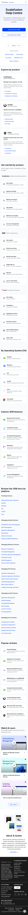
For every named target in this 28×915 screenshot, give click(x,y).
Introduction (8, 148)
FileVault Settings (6, 600)
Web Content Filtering (7, 584)
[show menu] (25, 2)
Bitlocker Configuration (7, 549)
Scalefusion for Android (11, 93)
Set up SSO (8, 57)
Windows (3, 506)
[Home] (7, 2)
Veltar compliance (14, 61)
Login (17, 887)
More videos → (14, 804)
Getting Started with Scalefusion (10, 500)
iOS (2, 508)
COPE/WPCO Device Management (10, 524)
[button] (24, 911)
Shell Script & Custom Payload (9, 579)
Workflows (3, 892)
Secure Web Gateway (10, 150)
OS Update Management (8, 551)
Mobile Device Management (17, 867)
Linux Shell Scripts (6, 633)
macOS (3, 511)
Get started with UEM (14, 29)
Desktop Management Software (19, 876)
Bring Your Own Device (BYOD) (19, 872)
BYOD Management (6, 527)
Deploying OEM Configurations (9, 538)
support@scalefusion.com (9, 903)
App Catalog (4, 533)
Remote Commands (6, 536)
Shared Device (4, 890)
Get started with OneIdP (14, 35)
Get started (8, 91)
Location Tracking (6, 609)
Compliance (8, 153)
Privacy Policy (18, 908)
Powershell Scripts (6, 557)
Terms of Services (9, 908)
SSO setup (7, 123)
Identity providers (9, 121)
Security (18, 909)
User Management (6, 611)
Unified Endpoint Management (18, 863)
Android (3, 503)
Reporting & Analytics (6, 894)
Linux (2, 514)
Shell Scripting (5, 606)
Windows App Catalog (6, 888)
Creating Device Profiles (8, 622)
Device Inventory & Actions (8, 627)
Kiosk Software (17, 870)
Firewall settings (9, 54)
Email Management (6, 560)
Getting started (9, 119)
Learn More (13, 852)
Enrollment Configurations (8, 625)
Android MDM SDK (5, 896)
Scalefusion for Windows (11, 96)
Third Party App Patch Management (11, 554)
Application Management (8, 530)
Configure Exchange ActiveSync (10, 587)
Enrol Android (19, 54)
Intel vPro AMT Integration (8, 563)
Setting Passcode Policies (8, 630)
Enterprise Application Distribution (10, 576)
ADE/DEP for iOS (18, 57)
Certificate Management (7, 581)
